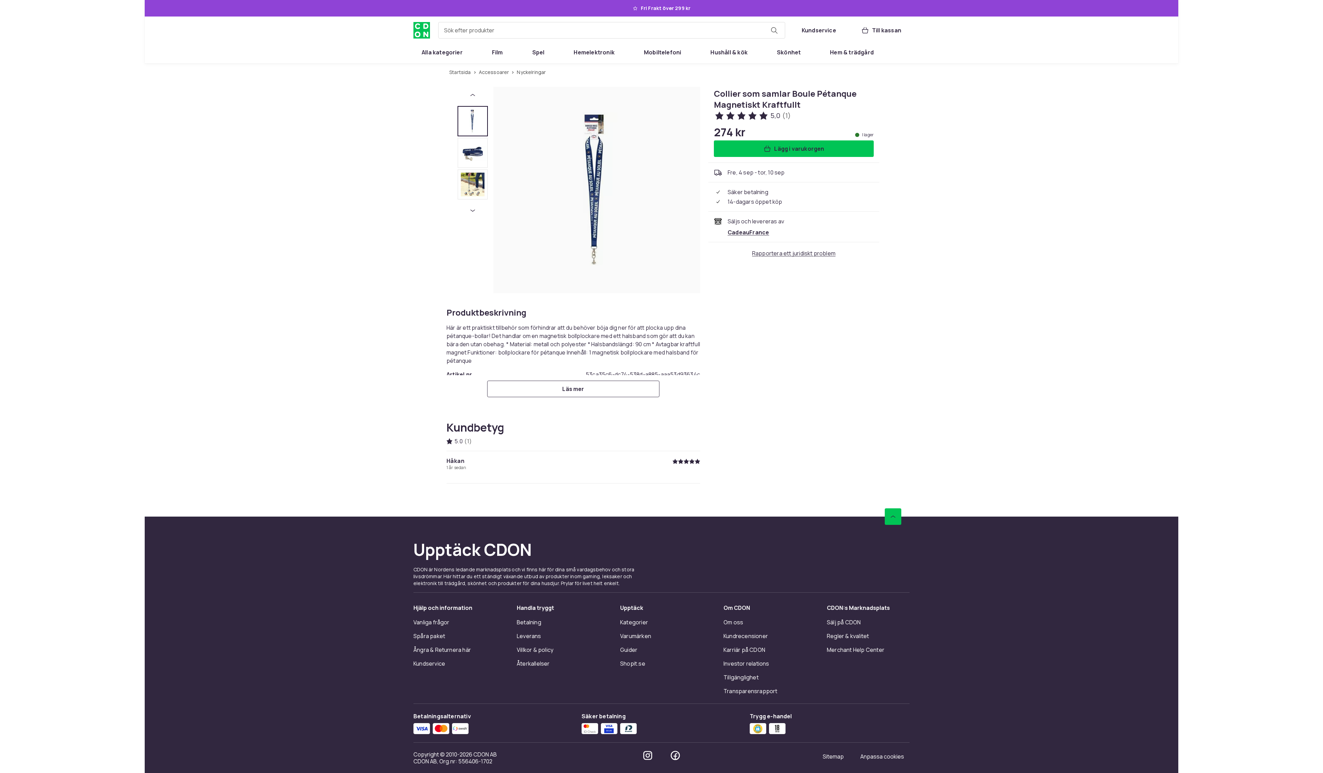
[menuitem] (442, 52)
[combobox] (611, 30)
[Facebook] (675, 755)
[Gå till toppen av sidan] (893, 516)
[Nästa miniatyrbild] (472, 210)
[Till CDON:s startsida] (421, 30)
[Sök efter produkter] (774, 30)
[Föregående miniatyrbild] (472, 95)
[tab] (473, 121)
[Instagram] (648, 755)
